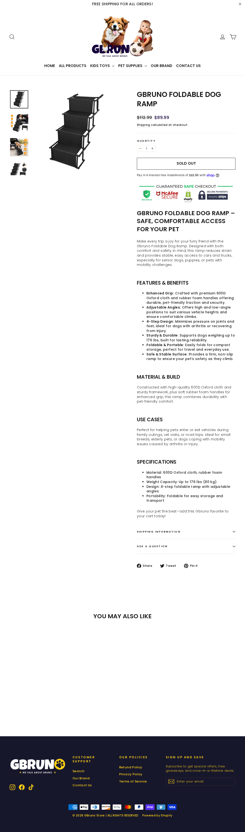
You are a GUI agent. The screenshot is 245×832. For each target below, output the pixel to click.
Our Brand (161, 65)
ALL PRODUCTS (72, 65)
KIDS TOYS (100, 65)
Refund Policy (130, 767)
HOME (49, 65)
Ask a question (152, 546)
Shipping (143, 125)
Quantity (146, 141)
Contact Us (188, 65)
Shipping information (158, 532)
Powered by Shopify (157, 815)
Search (78, 771)
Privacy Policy (131, 774)
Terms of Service (133, 781)
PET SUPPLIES (130, 65)
